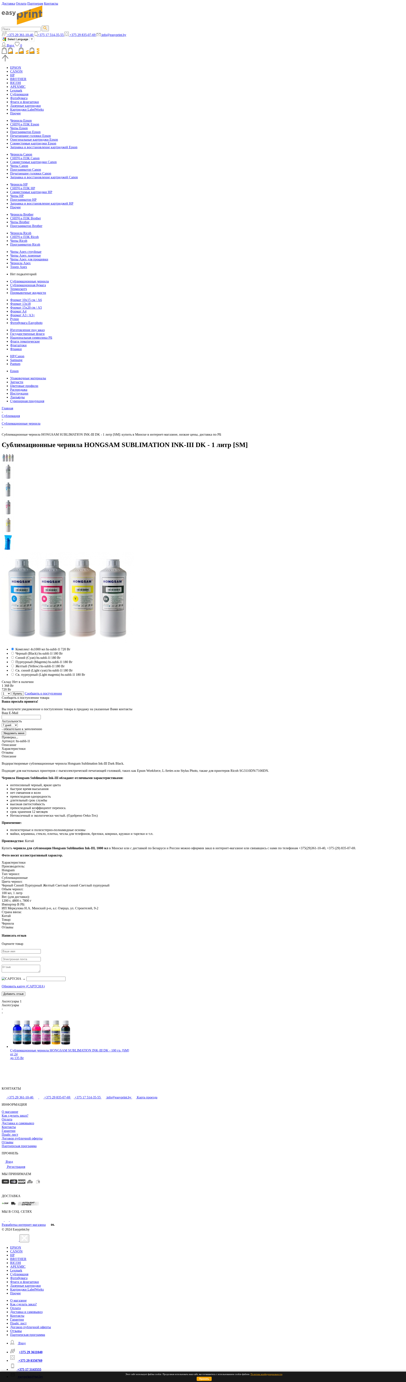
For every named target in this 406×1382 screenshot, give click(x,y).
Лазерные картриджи (25, 105)
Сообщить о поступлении (43, 693)
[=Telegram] (7, 1220)
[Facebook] (3, 1220)
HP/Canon (17, 356)
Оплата (21, 3)
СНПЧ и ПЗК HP (22, 188)
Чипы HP (17, 196)
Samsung (16, 360)
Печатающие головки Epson (30, 136)
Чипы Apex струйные (25, 251)
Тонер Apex (18, 267)
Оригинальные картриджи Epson (34, 139)
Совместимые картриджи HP (31, 192)
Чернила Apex (20, 263)
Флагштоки (18, 345)
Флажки (16, 349)
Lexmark (16, 90)
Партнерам (35, 3)
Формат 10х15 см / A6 (26, 300)
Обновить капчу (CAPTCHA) (23, 986)
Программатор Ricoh (25, 244)
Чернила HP (19, 184)
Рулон (14, 319)
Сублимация (19, 94)
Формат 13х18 (20, 304)
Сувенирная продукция (27, 401)
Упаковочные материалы (28, 378)
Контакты (51, 3)
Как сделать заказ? (15, 1115)
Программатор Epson (25, 132)
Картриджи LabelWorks (27, 109)
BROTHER (18, 79)
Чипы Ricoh (18, 240)
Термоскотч (18, 289)
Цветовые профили (24, 386)
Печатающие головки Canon (30, 173)
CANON (16, 71)
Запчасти (16, 382)
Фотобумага (18, 98)
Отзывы (7, 1142)
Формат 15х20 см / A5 (26, 307)
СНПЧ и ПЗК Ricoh (24, 237)
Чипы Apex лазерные (25, 255)
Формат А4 (18, 311)
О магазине (10, 1112)
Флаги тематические (25, 341)
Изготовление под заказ (27, 330)
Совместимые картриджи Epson (33, 143)
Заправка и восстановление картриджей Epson (43, 147)
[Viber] (12, 1220)
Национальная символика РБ (31, 337)
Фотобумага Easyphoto (26, 323)
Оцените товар (12, 944)
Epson (14, 371)
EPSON (15, 67)
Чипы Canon (19, 166)
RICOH (15, 83)
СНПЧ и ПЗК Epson (24, 124)
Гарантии (8, 1131)
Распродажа (18, 389)
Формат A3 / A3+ (22, 315)
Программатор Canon (25, 169)
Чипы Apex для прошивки (29, 259)
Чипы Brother (19, 222)
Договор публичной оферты (22, 1138)
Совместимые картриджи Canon (33, 162)
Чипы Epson (19, 128)
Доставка (8, 3)
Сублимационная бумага (28, 285)
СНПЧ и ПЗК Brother (25, 218)
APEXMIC (18, 86)
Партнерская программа (19, 1146)
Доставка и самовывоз (18, 1123)
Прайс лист (10, 1134)
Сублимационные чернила (29, 281)
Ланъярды (17, 397)
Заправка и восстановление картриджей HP (41, 203)
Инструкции (19, 393)
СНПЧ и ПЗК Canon (25, 158)
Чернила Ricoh (20, 233)
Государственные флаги (27, 334)
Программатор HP (23, 199)
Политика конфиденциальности (266, 1374)
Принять (204, 1379)
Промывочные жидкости (28, 293)
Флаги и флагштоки (24, 102)
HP (12, 75)
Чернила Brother (21, 214)
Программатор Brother (26, 226)
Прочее (15, 113)
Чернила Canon (21, 154)
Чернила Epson (21, 120)
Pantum (15, 364)
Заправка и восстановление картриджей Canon (44, 177)
